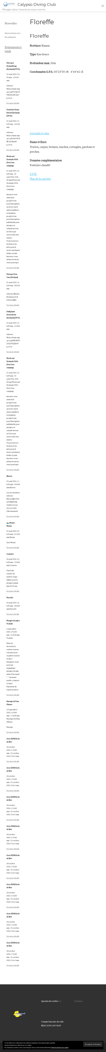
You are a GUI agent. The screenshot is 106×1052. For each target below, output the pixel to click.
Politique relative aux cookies (60, 1047)
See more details (12, 103)
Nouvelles (11, 23)
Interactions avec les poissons (13, 34)
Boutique (79, 1000)
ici (60, 1000)
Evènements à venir (13, 49)
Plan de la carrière (40, 178)
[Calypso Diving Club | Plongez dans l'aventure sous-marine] (9, 4)
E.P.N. (33, 174)
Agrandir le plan (39, 133)
